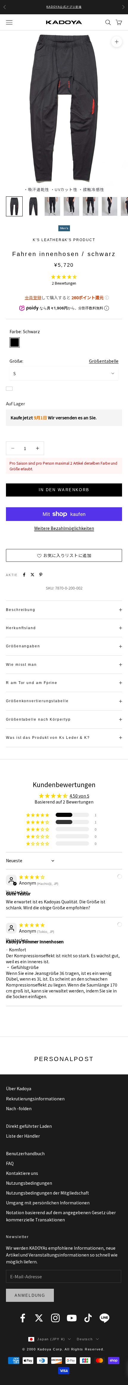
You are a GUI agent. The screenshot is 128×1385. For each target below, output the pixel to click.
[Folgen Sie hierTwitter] (39, 1318)
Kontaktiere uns (22, 1173)
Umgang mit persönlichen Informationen (48, 1203)
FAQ (10, 1163)
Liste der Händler (23, 1136)
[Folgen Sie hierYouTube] (71, 1318)
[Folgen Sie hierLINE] (104, 1318)
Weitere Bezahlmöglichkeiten (64, 528)
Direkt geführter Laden (29, 1126)
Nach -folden (19, 1108)
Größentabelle (103, 361)
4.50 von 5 (79, 796)
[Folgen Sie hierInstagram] (55, 1318)
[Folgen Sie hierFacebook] (22, 1318)
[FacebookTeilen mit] (24, 574)
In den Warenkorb (64, 490)
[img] (32, 877)
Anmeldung (30, 1295)
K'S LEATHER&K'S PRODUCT (64, 240)
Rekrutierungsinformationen (35, 1099)
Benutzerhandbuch (25, 1153)
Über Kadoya (18, 1088)
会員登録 (33, 297)
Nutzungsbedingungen (29, 1183)
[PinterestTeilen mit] (40, 574)
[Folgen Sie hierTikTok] (88, 1318)
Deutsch (85, 1339)
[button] (64, 277)
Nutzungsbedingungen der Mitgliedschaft (47, 1193)
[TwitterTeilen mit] (32, 574)
